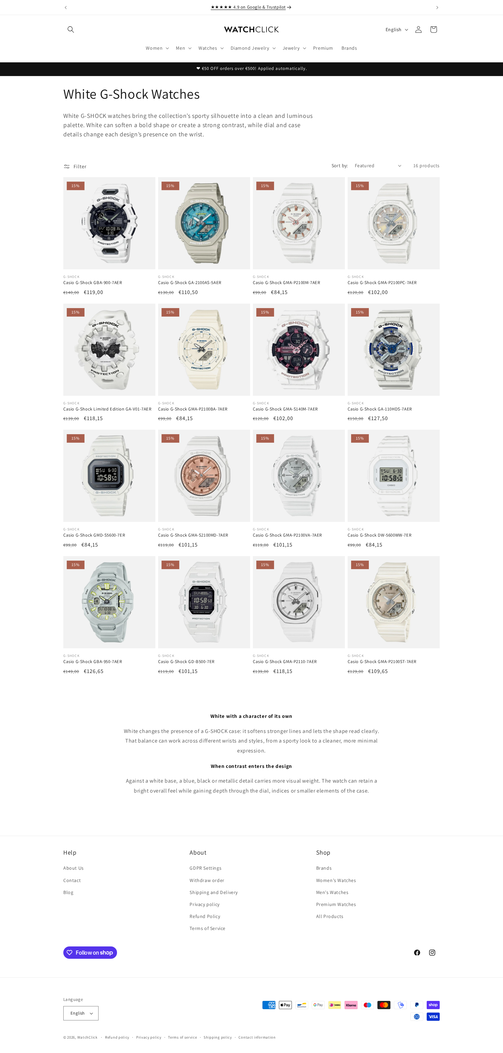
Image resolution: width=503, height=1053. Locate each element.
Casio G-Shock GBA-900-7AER (92, 282)
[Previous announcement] (65, 7)
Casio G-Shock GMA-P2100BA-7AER (193, 409)
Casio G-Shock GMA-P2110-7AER (285, 661)
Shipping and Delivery (214, 892)
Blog (68, 892)
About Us (73, 868)
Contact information (256, 1037)
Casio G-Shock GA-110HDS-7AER (380, 409)
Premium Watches (336, 904)
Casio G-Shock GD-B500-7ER (186, 661)
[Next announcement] (437, 7)
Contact (72, 880)
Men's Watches (332, 892)
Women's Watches (336, 880)
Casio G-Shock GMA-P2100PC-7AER (382, 282)
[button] (70, 29)
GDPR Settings (205, 868)
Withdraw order (207, 880)
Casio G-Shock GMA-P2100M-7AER (286, 282)
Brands (324, 868)
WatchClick (87, 1037)
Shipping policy (218, 1037)
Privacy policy (204, 904)
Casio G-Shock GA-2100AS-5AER (189, 282)
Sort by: (340, 165)
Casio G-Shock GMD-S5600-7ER (94, 535)
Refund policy (117, 1037)
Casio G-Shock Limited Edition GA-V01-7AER (107, 409)
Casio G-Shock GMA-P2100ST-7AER (382, 661)
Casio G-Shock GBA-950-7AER (92, 661)
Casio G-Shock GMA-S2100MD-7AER (193, 535)
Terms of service (182, 1037)
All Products (330, 916)
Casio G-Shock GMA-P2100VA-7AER (287, 535)
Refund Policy (205, 916)
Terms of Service (207, 928)
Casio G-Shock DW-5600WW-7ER (379, 535)
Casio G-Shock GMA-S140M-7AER (285, 409)
